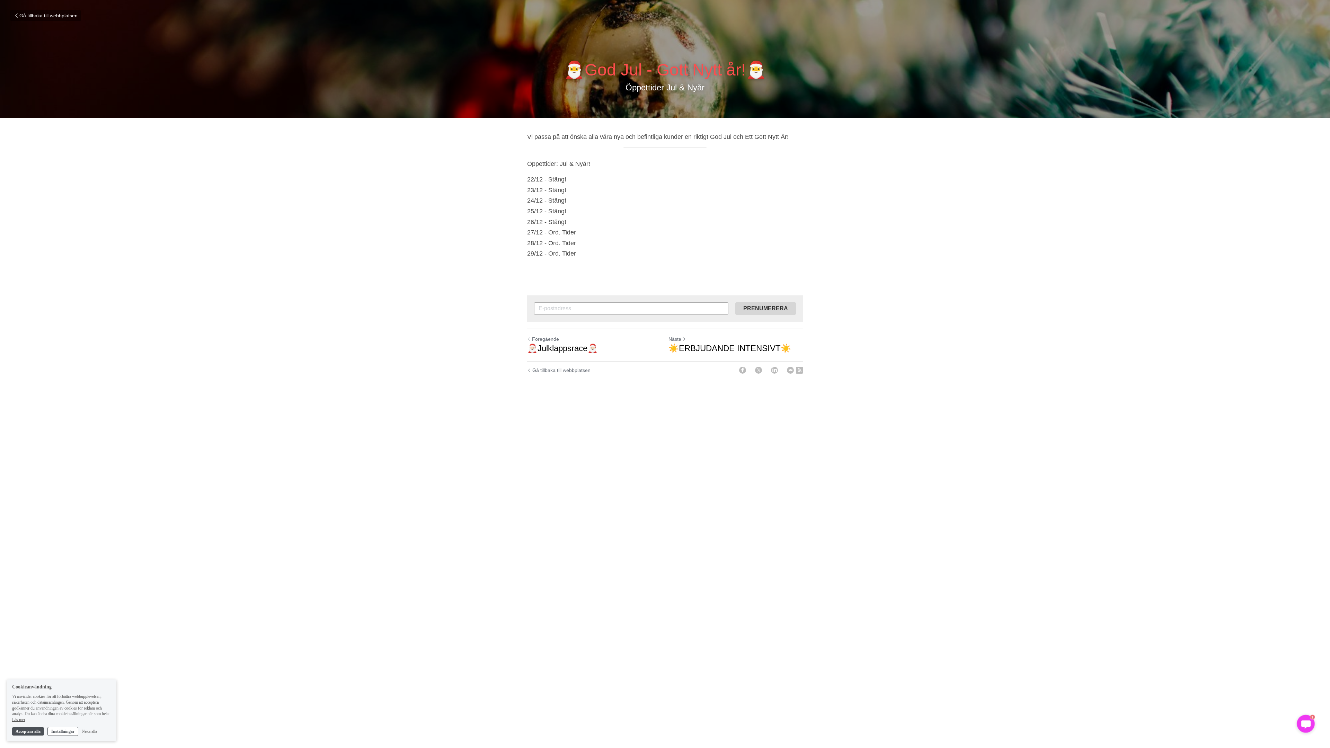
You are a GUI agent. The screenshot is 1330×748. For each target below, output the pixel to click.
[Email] (790, 370)
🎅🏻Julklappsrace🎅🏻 (562, 348)
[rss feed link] (799, 370)
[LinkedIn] (774, 370)
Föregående (545, 339)
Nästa (674, 339)
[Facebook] (742, 370)
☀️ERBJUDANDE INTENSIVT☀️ (729, 348)
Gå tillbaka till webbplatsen (48, 15)
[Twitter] (758, 370)
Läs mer (18, 719)
